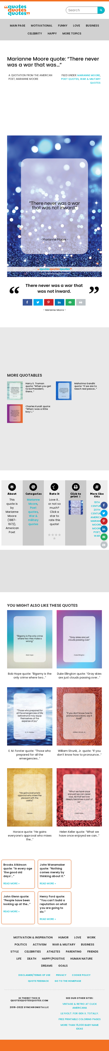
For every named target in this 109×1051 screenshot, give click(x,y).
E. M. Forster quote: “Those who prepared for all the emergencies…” (30, 754)
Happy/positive (53, 959)
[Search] (101, 10)
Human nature (81, 959)
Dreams (47, 966)
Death (31, 959)
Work (91, 937)
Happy (52, 33)
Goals (63, 966)
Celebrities (32, 952)
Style (15, 952)
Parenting (74, 952)
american (97, 517)
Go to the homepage (68, 981)
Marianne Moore (88, 75)
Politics (21, 944)
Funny (62, 26)
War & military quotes (33, 520)
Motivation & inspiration (33, 937)
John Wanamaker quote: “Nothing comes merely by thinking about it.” (52, 870)
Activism (40, 944)
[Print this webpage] (81, 302)
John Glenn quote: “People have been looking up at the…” (17, 900)
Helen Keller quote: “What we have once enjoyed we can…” (79, 834)
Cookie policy (81, 975)
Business (92, 26)
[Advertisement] (54, 111)
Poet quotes (70, 79)
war (97, 536)
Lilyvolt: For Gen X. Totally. (80, 1013)
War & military (64, 944)
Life (19, 959)
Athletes (53, 952)
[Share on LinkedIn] (59, 302)
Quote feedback (38, 981)
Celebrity (35, 33)
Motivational (41, 26)
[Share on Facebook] (27, 302)
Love (76, 26)
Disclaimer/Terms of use (34, 975)
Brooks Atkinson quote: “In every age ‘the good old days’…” (17, 870)
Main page (17, 26)
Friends (92, 952)
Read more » (11, 883)
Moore (96, 528)
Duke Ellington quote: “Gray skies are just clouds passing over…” (79, 675)
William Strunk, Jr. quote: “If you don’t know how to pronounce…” (79, 753)
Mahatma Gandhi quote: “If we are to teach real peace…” (85, 386)
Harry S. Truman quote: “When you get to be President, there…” (38, 387)
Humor (63, 937)
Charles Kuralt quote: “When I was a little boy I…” (38, 409)
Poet (97, 532)
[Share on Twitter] (38, 302)
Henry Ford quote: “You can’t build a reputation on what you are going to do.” (53, 904)
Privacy (61, 975)
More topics (71, 33)
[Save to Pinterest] (49, 302)
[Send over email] (70, 302)
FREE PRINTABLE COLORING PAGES (80, 1019)
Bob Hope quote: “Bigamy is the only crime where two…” (30, 675)
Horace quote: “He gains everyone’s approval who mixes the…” (30, 835)
